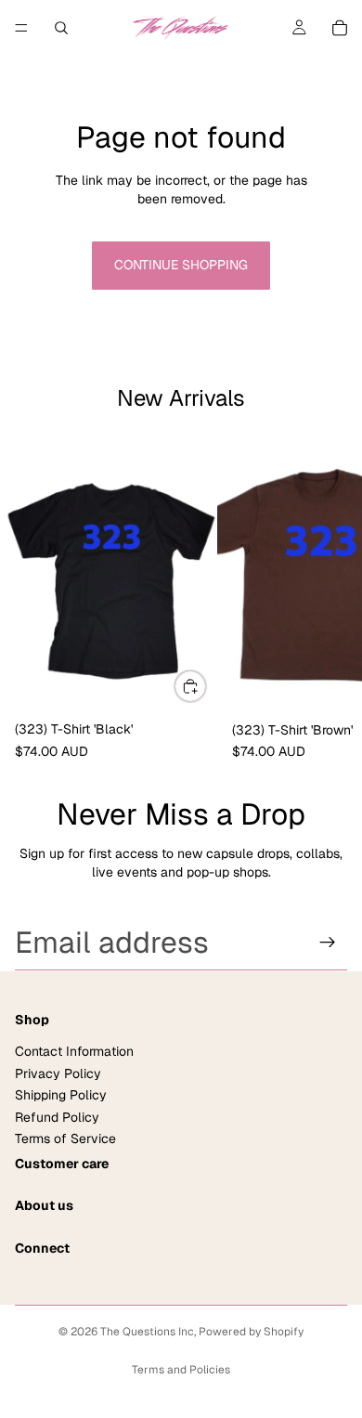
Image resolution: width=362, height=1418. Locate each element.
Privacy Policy (58, 1073)
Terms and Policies (181, 1369)
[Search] (61, 27)
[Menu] (21, 28)
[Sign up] (327, 942)
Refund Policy (57, 1117)
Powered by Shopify (251, 1331)
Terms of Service (65, 1138)
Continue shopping (181, 264)
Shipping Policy (61, 1094)
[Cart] (339, 27)
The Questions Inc (147, 1331)
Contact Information (74, 1052)
